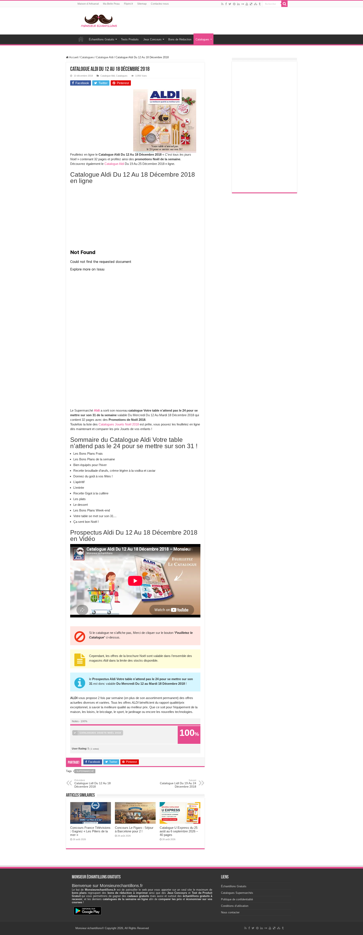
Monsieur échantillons (88, 928)
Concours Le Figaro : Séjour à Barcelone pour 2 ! (134, 829)
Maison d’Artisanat (88, 3)
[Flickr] (242, 4)
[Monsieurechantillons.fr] (98, 20)
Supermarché (85, 771)
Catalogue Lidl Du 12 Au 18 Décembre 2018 (92, 783)
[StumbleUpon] (256, 4)
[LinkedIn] (238, 4)
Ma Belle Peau (111, 3)
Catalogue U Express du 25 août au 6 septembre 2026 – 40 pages (179, 831)
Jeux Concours (152, 39)
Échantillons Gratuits (101, 39)
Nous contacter (230, 912)
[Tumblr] (259, 4)
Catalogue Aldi (104, 57)
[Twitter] (230, 4)
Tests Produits (130, 39)
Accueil (80, 38)
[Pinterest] (234, 4)
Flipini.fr (128, 3)
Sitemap (142, 3)
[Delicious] (251, 4)
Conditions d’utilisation (234, 905)
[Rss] (222, 4)
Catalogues (202, 39)
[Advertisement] (101, 115)
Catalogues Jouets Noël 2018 (119, 424)
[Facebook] (226, 4)
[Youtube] (247, 4)
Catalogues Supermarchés (237, 892)
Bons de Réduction (179, 39)
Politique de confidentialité (237, 899)
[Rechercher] (284, 4)
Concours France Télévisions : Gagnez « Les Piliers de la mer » (90, 831)
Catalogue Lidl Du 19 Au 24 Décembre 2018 (178, 783)
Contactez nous (160, 3)
